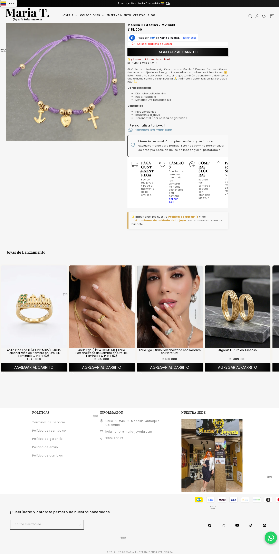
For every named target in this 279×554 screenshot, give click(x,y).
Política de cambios (47, 455)
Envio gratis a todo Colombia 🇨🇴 (141, 3)
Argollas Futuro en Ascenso (237, 350)
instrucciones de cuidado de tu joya (159, 220)
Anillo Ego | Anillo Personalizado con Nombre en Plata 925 (169, 352)
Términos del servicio (48, 422)
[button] (70, 15)
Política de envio (45, 447)
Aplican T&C (174, 200)
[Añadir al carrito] (39, 344)
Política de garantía (183, 216)
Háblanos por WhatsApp (153, 130)
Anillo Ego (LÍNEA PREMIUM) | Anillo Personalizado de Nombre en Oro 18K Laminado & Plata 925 (102, 353)
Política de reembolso (49, 431)
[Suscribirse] (79, 525)
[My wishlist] (264, 16)
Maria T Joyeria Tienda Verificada (149, 552)
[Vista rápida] (28, 344)
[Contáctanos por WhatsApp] (271, 538)
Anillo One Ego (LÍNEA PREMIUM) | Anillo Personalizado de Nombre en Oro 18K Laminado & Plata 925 (34, 353)
